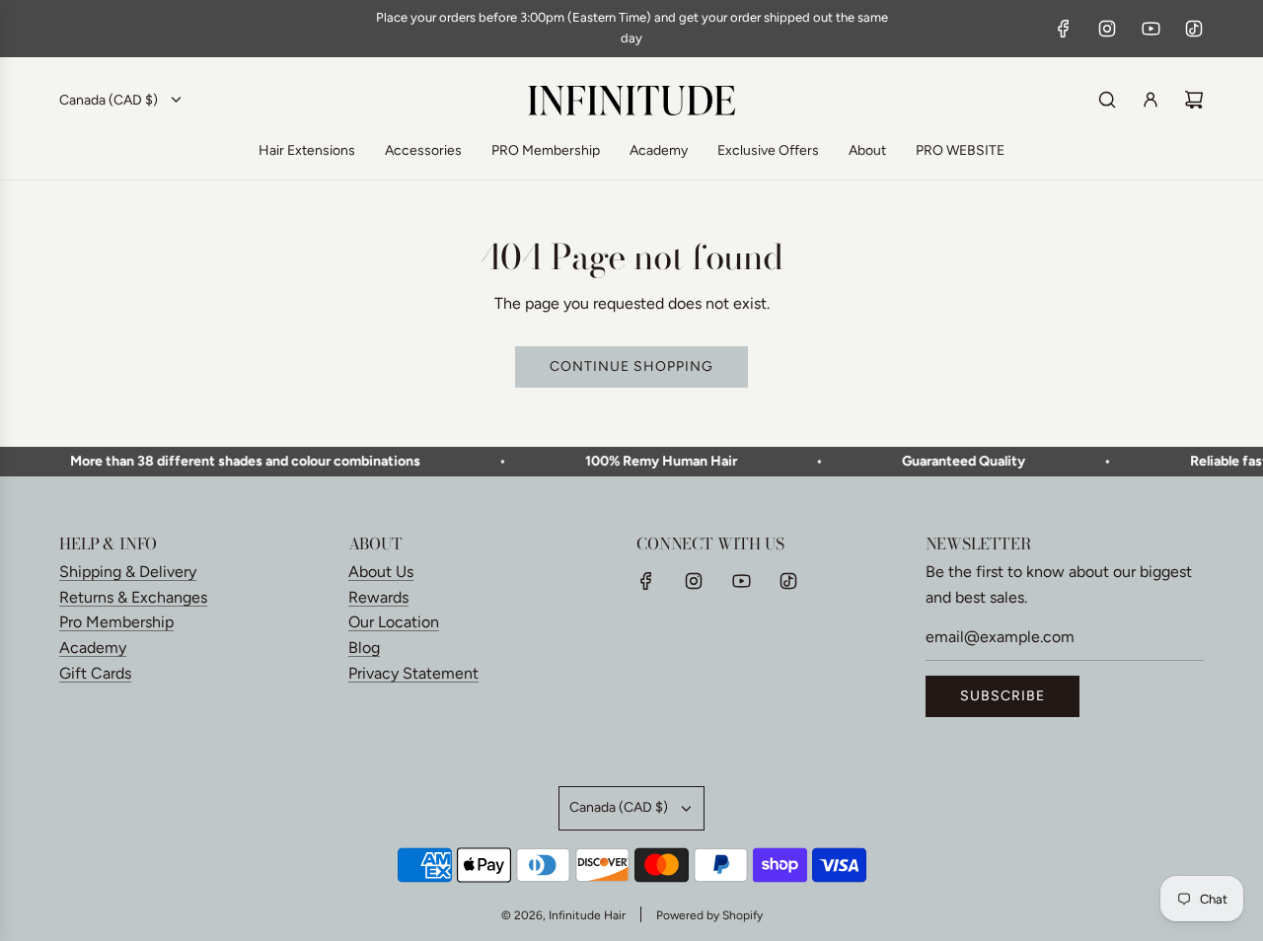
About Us (380, 571)
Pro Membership (116, 622)
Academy (92, 647)
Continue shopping (631, 366)
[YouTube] (1150, 28)
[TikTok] (1194, 28)
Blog (364, 647)
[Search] (1107, 99)
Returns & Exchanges (133, 597)
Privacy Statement (413, 673)
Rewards (378, 597)
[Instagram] (1107, 28)
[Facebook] (1063, 28)
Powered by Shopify (709, 915)
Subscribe (1002, 696)
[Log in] (1150, 99)
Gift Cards (95, 673)
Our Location (393, 622)
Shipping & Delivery (127, 571)
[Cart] (1194, 99)
